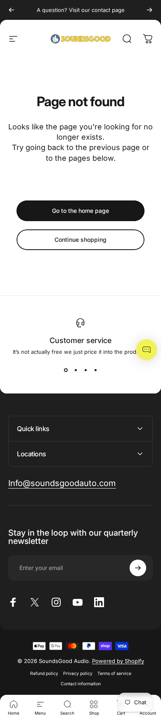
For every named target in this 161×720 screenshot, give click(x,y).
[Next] (149, 10)
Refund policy (44, 673)
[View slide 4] (95, 370)
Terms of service (114, 673)
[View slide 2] (75, 370)
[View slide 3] (85, 370)
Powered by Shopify (118, 661)
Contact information (81, 684)
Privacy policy (77, 673)
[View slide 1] (66, 370)
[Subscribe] (138, 568)
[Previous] (11, 10)
